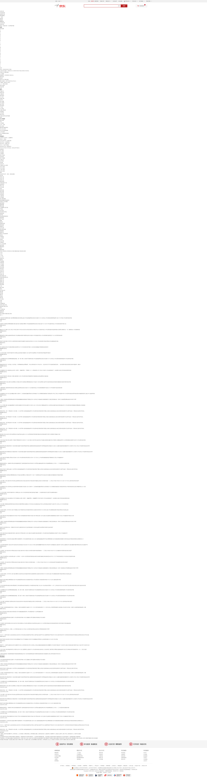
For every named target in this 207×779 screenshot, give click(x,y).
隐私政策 (125, 765)
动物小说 (2, 278)
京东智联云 (57, 739)
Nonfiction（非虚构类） (5, 142)
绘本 (1, 188)
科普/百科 (5, 25)
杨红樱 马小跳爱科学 (50, 733)
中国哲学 (2, 236)
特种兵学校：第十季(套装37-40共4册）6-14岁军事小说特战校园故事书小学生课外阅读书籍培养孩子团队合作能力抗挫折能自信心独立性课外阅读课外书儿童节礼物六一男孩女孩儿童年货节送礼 (41, 416)
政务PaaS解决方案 (64, 739)
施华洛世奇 (17, 738)
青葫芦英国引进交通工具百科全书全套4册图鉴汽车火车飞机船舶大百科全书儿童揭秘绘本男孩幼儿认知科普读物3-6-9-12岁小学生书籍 (29, 639)
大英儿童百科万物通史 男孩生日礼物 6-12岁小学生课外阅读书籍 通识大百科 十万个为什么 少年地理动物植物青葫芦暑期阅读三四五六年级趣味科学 (31, 457)
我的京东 (108, 1)
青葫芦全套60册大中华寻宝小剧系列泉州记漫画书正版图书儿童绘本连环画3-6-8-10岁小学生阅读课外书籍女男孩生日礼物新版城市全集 (29, 341)
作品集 (1, 162)
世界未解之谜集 (34, 733)
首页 (1, 25)
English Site (137, 765)
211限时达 (79, 754)
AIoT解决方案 (20, 739)
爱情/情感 (2, 181)
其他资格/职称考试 (4, 216)
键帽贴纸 (2, 21)
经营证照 (121, 771)
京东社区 (114, 765)
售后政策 (123, 752)
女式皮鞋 (80, 738)
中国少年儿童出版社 (4, 72)
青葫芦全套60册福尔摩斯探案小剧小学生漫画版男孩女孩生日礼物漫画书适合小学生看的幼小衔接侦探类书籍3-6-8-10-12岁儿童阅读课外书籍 (30, 579)
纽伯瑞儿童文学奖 (4, 306)
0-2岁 (1, 252)
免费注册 (96, 1)
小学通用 (2, 123)
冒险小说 (2, 280)
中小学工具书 (3, 129)
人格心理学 (2, 169)
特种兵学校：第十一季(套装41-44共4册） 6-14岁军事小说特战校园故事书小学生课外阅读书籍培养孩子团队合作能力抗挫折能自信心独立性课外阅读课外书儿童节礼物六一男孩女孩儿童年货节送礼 (42, 411)
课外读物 (2, 120)
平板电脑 (2, 738)
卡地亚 (21, 738)
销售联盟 (108, 765)
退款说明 (123, 756)
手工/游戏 (2, 102)
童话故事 (2, 283)
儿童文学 (2, 91)
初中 (1, 307)
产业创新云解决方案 (12, 739)
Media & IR (144, 765)
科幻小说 (2, 185)
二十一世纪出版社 (4, 83)
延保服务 (145, 756)
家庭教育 (2, 230)
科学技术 (2, 268)
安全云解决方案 (71, 739)
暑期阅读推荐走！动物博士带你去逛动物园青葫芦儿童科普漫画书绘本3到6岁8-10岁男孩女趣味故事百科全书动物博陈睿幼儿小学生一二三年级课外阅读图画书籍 (34, 463)
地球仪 (1, 235)
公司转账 (101, 759)
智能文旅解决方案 (11, 738)
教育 (1, 172)
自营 (1, 320)
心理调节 (2, 153)
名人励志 (2, 150)
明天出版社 (2, 85)
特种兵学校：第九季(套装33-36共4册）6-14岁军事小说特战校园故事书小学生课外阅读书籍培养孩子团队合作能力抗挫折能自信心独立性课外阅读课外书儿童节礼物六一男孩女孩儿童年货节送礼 (41, 422)
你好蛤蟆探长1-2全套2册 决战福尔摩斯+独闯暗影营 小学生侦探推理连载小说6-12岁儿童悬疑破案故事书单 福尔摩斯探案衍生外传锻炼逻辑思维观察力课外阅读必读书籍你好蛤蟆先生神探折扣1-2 (41, 539)
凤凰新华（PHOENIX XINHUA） (7, 75)
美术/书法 (2, 114)
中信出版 (2, 86)
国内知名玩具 (41, 733)
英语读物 (2, 225)
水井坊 (84, 738)
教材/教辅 (2, 203)
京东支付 (105, 772)
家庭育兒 (2, 232)
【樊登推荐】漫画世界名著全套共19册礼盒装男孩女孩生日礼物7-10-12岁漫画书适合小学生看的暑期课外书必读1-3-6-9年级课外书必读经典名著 (31, 387)
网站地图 (6, 739)
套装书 (1, 222)
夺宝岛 (145, 752)
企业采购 (120, 1)
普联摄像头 (2, 15)
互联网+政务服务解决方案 (39, 738)
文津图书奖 (2, 303)
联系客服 (56, 760)
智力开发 (2, 104)
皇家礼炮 (67, 738)
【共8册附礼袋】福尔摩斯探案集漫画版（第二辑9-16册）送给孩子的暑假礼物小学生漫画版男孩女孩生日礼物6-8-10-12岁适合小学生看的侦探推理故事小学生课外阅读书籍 (37, 589)
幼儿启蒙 (2, 101)
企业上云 (50, 739)
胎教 (1, 220)
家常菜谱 (2, 245)
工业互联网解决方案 (34, 739)
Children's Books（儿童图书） (6, 137)
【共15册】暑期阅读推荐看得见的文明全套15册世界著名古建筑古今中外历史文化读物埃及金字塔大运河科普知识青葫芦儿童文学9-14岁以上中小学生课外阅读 (34, 504)
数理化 (1, 259)
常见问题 (56, 757)
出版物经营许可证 (94, 769)
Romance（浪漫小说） (5, 143)
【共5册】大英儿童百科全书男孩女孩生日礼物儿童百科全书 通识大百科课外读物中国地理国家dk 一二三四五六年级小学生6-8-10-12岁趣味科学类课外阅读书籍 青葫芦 (36, 550)
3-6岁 (1, 254)
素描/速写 (2, 246)
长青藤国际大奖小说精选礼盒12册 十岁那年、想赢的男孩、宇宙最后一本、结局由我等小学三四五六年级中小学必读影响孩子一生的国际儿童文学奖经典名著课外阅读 (35, 370)
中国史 (1, 209)
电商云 (40, 739)
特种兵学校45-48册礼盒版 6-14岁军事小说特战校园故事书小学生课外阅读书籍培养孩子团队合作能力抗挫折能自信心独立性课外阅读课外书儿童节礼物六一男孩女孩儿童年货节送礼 (39, 469)
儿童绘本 (2, 94)
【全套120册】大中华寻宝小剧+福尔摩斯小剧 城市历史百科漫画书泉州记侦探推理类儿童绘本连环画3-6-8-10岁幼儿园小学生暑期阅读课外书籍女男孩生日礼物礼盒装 (35, 573)
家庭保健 (2, 204)
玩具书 (1, 99)
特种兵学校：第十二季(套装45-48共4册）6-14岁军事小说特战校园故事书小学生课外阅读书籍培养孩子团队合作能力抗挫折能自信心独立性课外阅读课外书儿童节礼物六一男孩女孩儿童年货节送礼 (42, 428)
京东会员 (115, 1)
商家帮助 (85, 765)
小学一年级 (2, 124)
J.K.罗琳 (2, 299)
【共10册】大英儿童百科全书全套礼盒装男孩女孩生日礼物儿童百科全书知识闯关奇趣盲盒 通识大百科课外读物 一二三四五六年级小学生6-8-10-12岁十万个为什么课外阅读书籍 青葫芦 (39, 480)
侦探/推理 (2, 184)
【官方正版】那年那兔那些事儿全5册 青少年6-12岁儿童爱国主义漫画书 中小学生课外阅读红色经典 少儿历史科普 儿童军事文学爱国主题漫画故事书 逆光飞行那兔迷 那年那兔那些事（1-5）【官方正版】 (43, 649)
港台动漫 (2, 191)
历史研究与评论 (3, 211)
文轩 (1, 67)
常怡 (1, 288)
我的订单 (102, 1)
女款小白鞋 (26, 738)
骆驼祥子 (2, 312)
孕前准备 (2, 217)
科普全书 (2, 258)
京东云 (109, 772)
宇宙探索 (2, 261)
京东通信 (145, 759)
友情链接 (102, 765)
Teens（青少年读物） (4, 145)
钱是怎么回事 (59, 733)
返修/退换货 (123, 757)
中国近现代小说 (3, 182)
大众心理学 (2, 168)
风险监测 (120, 765)
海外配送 (79, 759)
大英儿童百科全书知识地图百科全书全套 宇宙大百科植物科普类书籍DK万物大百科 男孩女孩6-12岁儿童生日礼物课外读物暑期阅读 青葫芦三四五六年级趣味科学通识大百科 (37, 515)
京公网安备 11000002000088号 (80, 768)
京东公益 (131, 765)
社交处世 (2, 156)
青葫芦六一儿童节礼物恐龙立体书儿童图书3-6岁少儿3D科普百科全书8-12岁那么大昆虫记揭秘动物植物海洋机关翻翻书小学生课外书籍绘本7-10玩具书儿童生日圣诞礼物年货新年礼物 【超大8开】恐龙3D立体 (44, 645)
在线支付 (101, 754)
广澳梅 (1, 733)
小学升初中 (2, 131)
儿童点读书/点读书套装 (5, 115)
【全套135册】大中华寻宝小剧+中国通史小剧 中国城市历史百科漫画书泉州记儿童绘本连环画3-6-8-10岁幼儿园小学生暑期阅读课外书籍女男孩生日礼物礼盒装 (34, 509)
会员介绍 (56, 754)
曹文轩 (1, 294)
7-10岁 (1, 107)
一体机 (1, 17)
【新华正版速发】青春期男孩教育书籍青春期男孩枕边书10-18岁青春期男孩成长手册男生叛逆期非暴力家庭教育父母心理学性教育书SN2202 (30, 653)
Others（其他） (3, 139)
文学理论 (2, 161)
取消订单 (123, 759)
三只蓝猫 (2, 73)
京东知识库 (2, 12)
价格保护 (123, 754)
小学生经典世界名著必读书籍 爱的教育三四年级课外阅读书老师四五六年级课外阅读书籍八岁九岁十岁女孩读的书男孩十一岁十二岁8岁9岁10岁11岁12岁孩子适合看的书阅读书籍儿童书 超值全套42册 (43, 585)
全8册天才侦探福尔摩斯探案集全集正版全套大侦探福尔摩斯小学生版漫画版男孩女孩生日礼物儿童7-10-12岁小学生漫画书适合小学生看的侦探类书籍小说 (33, 323)
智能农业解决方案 (57, 738)
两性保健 (2, 206)
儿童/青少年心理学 (4, 165)
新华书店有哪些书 (8, 733)
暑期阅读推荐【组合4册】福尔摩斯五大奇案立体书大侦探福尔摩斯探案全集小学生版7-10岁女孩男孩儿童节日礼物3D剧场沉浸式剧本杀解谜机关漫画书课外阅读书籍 (35, 382)
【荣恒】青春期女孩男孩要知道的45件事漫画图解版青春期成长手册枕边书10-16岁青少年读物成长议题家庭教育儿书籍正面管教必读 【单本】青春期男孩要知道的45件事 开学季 (38, 399)
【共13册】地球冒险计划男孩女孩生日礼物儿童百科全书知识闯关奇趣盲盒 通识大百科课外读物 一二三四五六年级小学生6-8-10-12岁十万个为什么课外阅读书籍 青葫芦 (36, 601)
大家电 (56, 759)
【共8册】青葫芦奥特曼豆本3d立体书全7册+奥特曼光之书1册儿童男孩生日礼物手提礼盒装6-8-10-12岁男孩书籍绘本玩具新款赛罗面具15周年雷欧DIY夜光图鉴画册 (35, 623)
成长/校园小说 (3, 275)
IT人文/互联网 (3, 243)
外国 (1, 302)
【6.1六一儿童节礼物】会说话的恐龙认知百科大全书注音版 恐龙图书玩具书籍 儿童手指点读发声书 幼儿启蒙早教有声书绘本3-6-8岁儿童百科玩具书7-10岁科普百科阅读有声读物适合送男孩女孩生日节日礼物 (44, 634)
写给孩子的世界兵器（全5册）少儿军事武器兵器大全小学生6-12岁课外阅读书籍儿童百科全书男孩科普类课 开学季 (24, 629)
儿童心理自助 (3, 110)
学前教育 (2, 111)
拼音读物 (2, 284)
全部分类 (2, 11)
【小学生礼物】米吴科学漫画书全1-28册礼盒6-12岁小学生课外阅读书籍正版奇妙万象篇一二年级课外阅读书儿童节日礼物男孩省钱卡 (28, 492)
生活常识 (2, 270)
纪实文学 (2, 163)
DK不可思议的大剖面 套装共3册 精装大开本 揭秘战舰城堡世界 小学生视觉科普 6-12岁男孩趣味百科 (21, 611)
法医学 (1, 239)
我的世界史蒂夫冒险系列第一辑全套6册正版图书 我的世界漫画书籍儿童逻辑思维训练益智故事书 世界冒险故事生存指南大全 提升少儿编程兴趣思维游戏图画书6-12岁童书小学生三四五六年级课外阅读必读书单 (45, 445)
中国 (1, 300)
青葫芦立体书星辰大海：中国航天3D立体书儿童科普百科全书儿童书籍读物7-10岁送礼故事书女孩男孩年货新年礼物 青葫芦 (26, 527)
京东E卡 (145, 757)
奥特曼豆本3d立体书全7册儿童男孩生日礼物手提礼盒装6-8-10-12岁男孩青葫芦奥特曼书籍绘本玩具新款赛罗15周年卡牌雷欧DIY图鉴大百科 (30, 434)
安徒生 (1, 296)
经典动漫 (2, 193)
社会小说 (2, 178)
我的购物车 (141, 5)
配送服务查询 (80, 756)
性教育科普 (2, 223)
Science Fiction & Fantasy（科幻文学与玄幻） (10, 147)
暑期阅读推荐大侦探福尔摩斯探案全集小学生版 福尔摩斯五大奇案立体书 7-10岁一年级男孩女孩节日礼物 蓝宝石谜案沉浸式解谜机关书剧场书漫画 (31, 475)
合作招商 (79, 765)
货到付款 (101, 752)
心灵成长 (2, 152)
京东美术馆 (2, 22)
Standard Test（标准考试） (6, 146)
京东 (65, 6)
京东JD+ (145, 760)
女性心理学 (2, 171)
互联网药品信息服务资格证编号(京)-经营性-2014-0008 (110, 768)
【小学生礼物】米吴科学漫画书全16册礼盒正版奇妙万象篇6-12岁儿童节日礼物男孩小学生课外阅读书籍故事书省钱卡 (25, 352)
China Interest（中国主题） (6, 140)
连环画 (1, 214)
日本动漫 (2, 187)
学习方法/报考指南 (4, 130)
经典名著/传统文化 (4, 277)
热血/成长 (2, 213)
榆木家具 (63, 738)
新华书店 (2, 76)
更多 (1, 88)
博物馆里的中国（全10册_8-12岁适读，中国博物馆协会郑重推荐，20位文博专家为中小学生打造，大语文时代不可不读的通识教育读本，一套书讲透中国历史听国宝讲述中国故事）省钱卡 (40, 364)
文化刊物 (2, 240)
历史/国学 (2, 105)
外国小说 (2, 179)
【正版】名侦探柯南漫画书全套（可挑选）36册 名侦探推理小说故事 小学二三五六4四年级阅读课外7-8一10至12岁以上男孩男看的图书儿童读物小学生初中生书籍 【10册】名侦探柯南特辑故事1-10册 (43, 607)
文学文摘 (2, 227)
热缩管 (53, 739)
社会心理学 (2, 166)
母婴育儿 (2, 226)
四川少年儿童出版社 (4, 79)
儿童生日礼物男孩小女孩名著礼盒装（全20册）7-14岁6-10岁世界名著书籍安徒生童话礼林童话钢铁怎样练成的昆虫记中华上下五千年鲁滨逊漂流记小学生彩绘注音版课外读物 (37, 556)
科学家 (1, 175)
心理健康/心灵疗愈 (4, 207)
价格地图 (96, 738)
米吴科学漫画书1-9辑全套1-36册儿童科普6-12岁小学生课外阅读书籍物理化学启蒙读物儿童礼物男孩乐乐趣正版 (24, 376)
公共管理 (2, 238)
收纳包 (1, 18)
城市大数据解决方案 (73, 738)
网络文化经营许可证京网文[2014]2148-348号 (109, 769)
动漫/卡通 (2, 98)
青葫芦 (1, 78)
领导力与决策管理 (4, 233)
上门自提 (79, 752)
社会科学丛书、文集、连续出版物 (7, 174)
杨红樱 (1, 291)
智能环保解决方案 (89, 738)
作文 (1, 121)
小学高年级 (2, 309)
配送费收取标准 (80, 757)
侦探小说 (2, 281)
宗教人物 (2, 177)
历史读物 (2, 267)
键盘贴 (1, 20)
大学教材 (2, 197)
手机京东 (127, 1)
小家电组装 (45, 739)
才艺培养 (2, 113)
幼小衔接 (2, 126)
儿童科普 (2, 195)
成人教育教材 (3, 198)
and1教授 (21, 733)
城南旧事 (2, 310)
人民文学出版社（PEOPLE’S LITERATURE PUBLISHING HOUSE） (15, 70)
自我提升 (2, 149)
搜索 (124, 6)
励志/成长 (2, 95)
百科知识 (2, 194)
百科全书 (2, 271)
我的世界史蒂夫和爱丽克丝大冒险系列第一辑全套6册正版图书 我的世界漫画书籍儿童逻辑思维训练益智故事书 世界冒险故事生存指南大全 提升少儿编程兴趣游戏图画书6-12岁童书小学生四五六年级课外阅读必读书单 (46, 451)
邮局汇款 (101, 757)
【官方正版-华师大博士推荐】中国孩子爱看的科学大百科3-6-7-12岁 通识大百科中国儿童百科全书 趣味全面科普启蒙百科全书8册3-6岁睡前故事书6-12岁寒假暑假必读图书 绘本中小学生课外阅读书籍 (43, 440)
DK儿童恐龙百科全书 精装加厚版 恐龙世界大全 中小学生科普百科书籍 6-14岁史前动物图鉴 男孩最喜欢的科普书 (24, 347)
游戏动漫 (2, 190)
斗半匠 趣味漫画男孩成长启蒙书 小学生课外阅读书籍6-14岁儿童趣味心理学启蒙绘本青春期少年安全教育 (22, 617)
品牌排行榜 (2, 14)
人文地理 (2, 264)
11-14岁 (2, 97)
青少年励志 (2, 155)
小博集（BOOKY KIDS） (5, 82)
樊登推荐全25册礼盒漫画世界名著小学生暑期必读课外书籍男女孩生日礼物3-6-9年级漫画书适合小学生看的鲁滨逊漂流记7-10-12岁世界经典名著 (31, 335)
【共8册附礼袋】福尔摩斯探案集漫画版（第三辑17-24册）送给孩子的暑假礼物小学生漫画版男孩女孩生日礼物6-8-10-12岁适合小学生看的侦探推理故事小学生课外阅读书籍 (37, 595)
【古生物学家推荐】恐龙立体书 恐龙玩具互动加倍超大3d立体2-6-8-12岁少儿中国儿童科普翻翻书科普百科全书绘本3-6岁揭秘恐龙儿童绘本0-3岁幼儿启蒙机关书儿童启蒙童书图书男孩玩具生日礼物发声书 (44, 544)
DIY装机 (145, 754)
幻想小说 (2, 274)
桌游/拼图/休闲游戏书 (4, 200)
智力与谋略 (2, 158)
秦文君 (1, 297)
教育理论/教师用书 (4, 127)
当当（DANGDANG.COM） (6, 69)
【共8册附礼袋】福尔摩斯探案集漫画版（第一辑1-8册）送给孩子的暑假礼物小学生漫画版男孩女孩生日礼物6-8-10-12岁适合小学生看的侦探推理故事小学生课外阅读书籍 (36, 358)
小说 (1, 286)
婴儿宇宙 (65, 733)
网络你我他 (27, 733)
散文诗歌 (2, 287)
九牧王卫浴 (31, 738)
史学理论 (2, 210)
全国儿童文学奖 (3, 304)
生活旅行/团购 (58, 756)
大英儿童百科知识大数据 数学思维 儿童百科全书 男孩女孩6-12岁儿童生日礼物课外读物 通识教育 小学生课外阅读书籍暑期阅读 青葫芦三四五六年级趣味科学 (34, 533)
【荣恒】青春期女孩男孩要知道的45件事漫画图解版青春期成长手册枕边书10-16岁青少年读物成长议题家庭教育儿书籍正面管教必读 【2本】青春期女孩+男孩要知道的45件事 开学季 (39, 568)
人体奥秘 (2, 265)
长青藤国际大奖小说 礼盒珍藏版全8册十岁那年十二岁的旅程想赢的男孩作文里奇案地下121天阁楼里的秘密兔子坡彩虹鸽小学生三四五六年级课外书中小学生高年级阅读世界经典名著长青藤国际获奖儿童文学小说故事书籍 (47, 393)
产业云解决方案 (26, 739)
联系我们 (68, 765)
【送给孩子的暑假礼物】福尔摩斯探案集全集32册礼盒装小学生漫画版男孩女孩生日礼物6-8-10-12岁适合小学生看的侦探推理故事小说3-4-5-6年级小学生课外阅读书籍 (36, 318)
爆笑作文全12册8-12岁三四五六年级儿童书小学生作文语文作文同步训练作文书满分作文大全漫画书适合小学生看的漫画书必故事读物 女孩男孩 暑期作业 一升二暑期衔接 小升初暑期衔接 (40, 329)
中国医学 (2, 242)
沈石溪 (1, 293)
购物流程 (56, 752)
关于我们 (62, 765)
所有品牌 (2, 28)
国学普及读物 (3, 229)
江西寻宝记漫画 (77, 733)
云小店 (5, 738)
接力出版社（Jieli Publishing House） (8, 81)
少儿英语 (2, 108)
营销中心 (91, 765)
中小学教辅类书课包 (4, 133)
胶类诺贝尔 (70, 733)
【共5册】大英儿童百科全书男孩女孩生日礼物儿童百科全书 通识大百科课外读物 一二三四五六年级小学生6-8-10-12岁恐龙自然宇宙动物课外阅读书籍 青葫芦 (34, 562)
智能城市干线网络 (49, 738)
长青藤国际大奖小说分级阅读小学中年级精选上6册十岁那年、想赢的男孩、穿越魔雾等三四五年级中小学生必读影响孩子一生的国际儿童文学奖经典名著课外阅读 (34, 498)
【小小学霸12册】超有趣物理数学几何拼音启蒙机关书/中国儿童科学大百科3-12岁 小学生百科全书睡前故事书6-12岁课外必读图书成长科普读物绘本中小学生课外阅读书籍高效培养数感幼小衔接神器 (42, 405)
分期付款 (101, 756)
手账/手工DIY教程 (4, 201)
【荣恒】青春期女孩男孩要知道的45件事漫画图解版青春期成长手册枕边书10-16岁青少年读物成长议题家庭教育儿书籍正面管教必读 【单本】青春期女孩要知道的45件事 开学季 (38, 521)
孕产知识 (2, 219)
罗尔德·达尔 (2, 290)
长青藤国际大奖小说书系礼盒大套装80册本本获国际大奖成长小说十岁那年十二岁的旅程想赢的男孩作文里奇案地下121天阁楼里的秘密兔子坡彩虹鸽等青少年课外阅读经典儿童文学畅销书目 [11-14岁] (43, 486)
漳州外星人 (15, 733)
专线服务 (2, 739)
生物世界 (2, 262)
